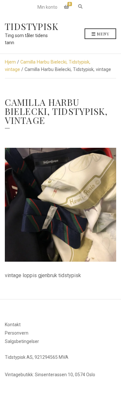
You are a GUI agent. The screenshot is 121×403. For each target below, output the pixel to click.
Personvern (16, 333)
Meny (102, 33)
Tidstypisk (31, 26)
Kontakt (13, 324)
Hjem (10, 62)
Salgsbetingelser (22, 341)
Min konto (47, 7)
